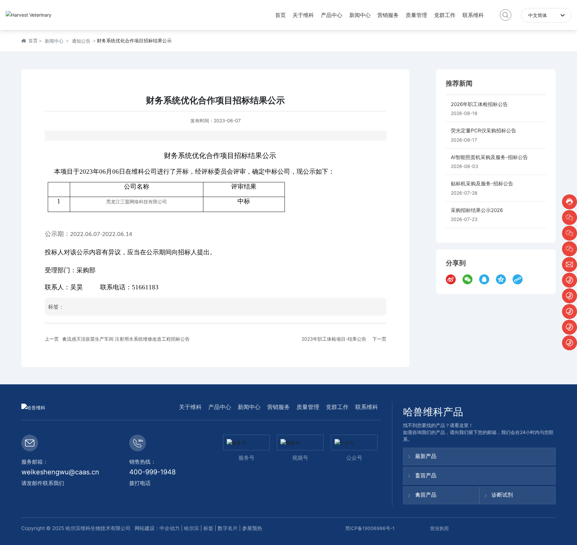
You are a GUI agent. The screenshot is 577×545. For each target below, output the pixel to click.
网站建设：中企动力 (156, 528)
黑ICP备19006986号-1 (370, 528)
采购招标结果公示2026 (477, 210)
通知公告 (81, 41)
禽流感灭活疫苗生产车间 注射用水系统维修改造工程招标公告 (126, 339)
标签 (208, 528)
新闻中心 (54, 41)
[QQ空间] (502, 279)
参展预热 (252, 528)
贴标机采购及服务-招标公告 (482, 183)
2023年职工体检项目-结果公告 (334, 339)
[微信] (469, 279)
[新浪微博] (452, 279)
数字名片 (228, 528)
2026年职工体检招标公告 (479, 104)
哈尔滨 (191, 528)
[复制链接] (519, 279)
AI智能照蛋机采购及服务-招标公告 (489, 157)
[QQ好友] (486, 279)
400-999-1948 (152, 472)
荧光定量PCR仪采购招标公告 (483, 130)
